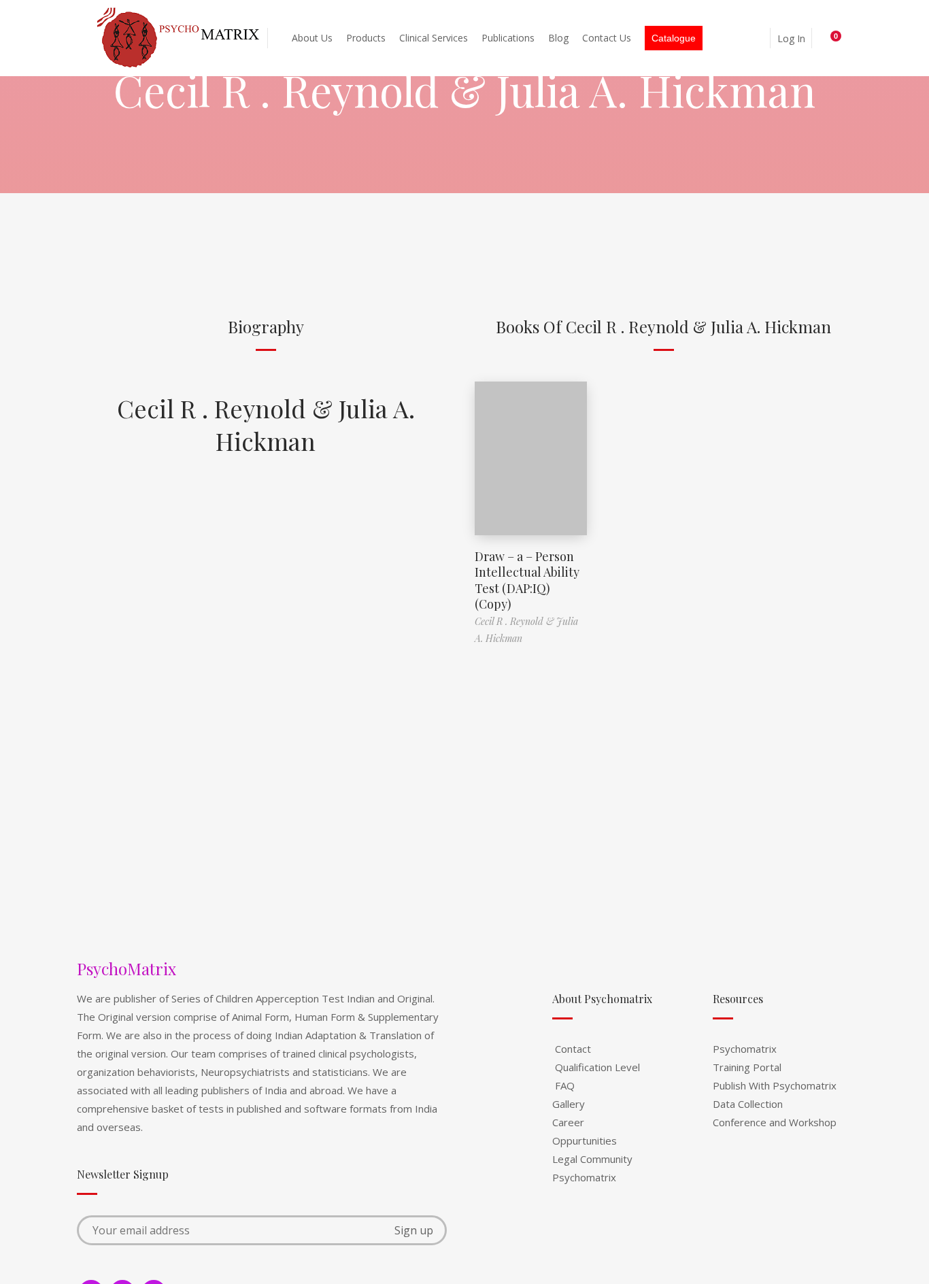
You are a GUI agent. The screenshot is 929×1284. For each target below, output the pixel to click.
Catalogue (674, 38)
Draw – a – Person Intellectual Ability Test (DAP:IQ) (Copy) (527, 580)
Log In (791, 38)
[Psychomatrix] (179, 38)
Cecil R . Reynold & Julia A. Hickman (266, 424)
